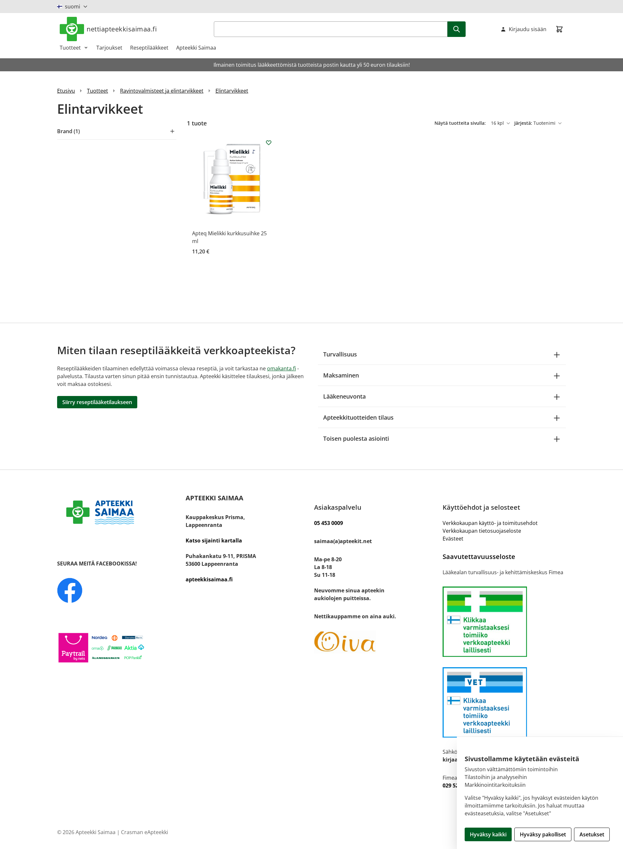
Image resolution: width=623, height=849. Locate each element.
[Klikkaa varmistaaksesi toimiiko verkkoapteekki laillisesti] (504, 702)
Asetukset (592, 834)
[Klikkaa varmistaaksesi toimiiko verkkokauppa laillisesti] (504, 622)
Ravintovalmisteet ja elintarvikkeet (161, 90)
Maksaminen (341, 375)
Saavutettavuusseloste (479, 556)
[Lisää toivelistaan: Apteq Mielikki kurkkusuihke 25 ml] (268, 142)
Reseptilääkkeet (149, 47)
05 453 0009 (328, 523)
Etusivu (66, 90)
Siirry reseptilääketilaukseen (97, 402)
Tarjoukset (109, 47)
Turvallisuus (340, 354)
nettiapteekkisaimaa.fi (122, 29)
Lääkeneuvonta (344, 396)
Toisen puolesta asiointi (356, 438)
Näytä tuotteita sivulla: (460, 123)
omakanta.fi (281, 368)
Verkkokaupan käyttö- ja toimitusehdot (490, 523)
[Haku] (456, 29)
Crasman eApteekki (144, 832)
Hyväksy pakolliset (543, 834)
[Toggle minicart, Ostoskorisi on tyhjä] (559, 29)
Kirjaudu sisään (527, 29)
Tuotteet (70, 47)
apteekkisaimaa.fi (209, 579)
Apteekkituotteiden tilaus (358, 417)
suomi (72, 6)
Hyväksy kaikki (488, 834)
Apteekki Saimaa (196, 47)
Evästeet (453, 538)
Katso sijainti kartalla (214, 540)
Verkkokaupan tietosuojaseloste (482, 530)
